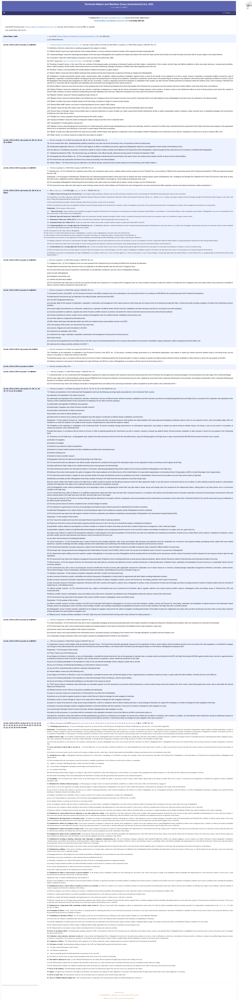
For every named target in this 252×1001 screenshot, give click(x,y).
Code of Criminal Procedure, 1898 (74, 61)
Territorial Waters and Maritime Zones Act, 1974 (112, 18)
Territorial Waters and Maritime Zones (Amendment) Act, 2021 (78, 36)
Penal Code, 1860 (224, 905)
